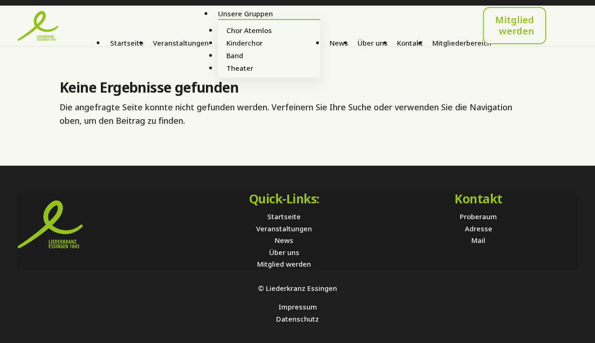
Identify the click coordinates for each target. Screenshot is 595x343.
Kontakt (410, 42)
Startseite (127, 42)
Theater (239, 68)
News (339, 42)
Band (234, 55)
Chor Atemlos (249, 30)
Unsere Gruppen (245, 13)
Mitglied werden (514, 25)
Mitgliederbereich (461, 42)
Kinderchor (244, 42)
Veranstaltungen (181, 42)
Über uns (372, 42)
